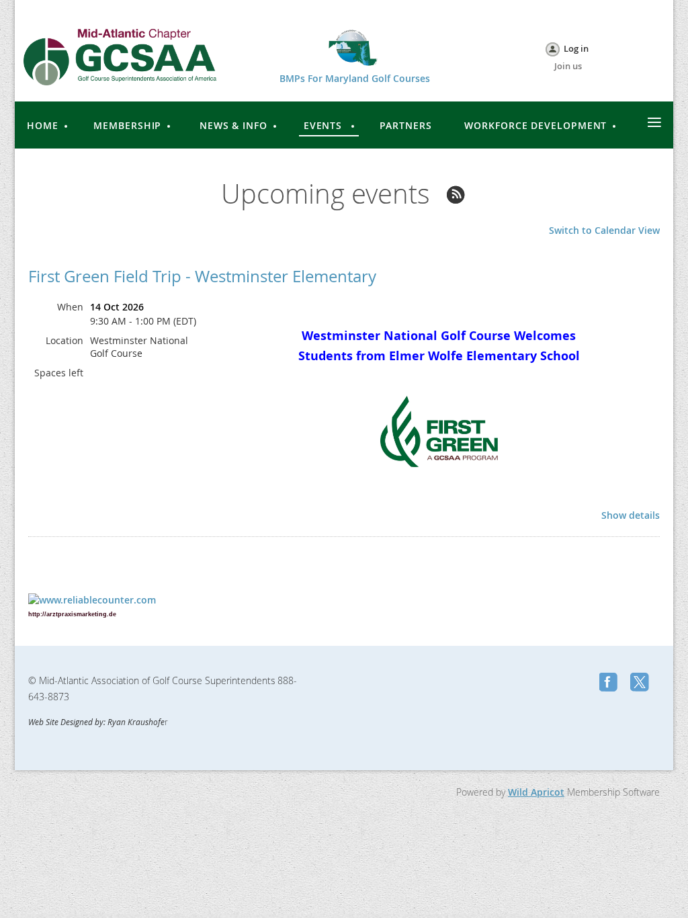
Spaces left (58, 372)
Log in (576, 48)
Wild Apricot (536, 792)
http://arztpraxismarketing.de (72, 614)
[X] (641, 683)
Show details (630, 515)
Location (64, 340)
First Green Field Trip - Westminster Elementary (202, 276)
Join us (568, 66)
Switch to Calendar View (604, 230)
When (70, 306)
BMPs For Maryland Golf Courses (355, 78)
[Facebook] (610, 683)
